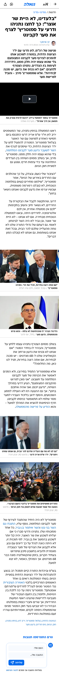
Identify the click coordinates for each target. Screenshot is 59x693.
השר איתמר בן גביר (28, 527)
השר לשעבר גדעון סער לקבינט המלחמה (31, 150)
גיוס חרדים (41, 625)
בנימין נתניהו (11, 621)
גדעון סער (30, 625)
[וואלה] (29, 4)
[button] (45, 4)
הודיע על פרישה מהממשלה (33, 407)
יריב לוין (21, 621)
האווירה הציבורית (14, 582)
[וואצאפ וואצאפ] (11, 4)
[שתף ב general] (5, 4)
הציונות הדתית (49, 621)
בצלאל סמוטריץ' (33, 621)
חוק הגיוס (51, 625)
